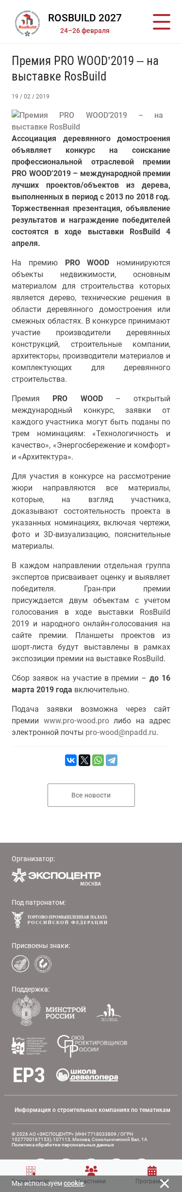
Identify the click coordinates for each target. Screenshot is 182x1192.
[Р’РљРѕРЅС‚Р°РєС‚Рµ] (71, 760)
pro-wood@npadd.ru (120, 732)
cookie (74, 1183)
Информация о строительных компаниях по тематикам (92, 1110)
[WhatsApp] (98, 760)
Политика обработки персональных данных (63, 1144)
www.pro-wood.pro (76, 720)
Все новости (91, 795)
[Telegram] (111, 760)
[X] (84, 760)
